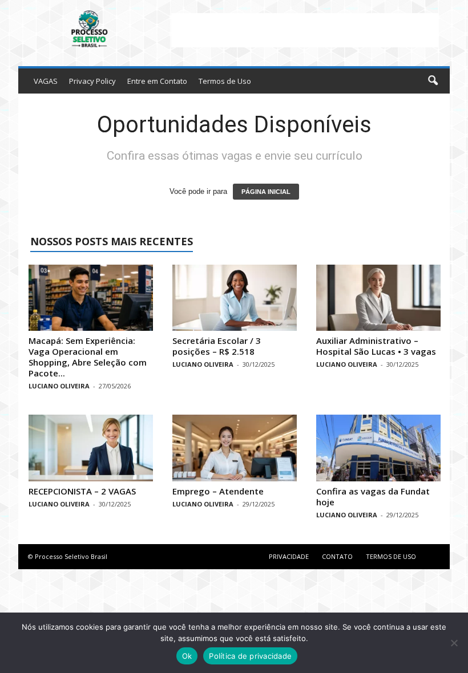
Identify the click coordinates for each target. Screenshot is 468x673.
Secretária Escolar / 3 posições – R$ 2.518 (216, 346)
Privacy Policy (92, 81)
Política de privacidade (250, 655)
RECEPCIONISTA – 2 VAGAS (82, 491)
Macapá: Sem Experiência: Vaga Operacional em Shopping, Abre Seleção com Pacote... (88, 357)
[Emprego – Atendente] (234, 448)
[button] (432, 81)
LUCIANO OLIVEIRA (59, 386)
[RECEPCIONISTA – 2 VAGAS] (91, 448)
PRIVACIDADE (289, 556)
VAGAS (46, 81)
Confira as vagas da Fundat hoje (373, 496)
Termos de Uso (225, 81)
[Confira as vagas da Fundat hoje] (378, 448)
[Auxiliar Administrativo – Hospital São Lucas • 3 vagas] (378, 298)
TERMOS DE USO (391, 556)
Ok (187, 655)
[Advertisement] (304, 30)
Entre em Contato (157, 81)
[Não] (453, 642)
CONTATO (337, 556)
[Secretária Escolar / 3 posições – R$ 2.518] (234, 298)
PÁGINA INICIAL (266, 191)
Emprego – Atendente (218, 491)
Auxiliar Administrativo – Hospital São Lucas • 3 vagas (376, 346)
